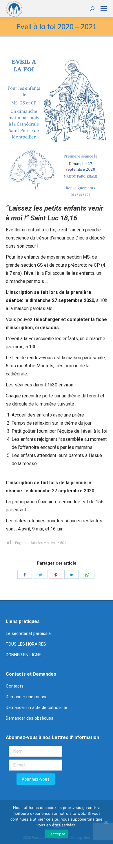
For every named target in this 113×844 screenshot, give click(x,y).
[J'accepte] (106, 822)
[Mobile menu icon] (103, 8)
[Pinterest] (56, 574)
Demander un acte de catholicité (36, 707)
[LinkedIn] (71, 574)
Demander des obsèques (29, 718)
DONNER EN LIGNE (23, 654)
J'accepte (56, 834)
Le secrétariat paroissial (29, 633)
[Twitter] (40, 574)
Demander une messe (27, 696)
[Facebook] (24, 574)
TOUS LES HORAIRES (26, 644)
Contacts (14, 686)
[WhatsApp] (87, 574)
